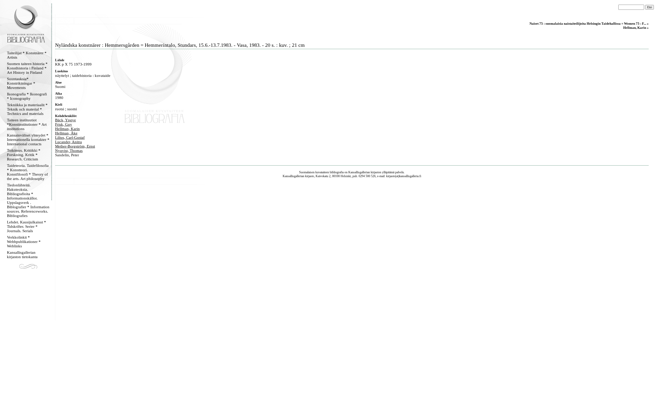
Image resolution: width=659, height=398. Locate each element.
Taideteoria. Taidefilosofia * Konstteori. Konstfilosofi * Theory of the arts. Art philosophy (28, 172)
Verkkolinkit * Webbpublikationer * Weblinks (24, 241)
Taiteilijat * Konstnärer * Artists (27, 55)
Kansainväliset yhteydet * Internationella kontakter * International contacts (28, 139)
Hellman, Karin (67, 129)
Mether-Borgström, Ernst (75, 146)
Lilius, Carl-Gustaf (70, 137)
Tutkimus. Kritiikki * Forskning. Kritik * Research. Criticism (23, 154)
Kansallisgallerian (359, 172)
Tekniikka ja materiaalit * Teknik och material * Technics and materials (27, 109)
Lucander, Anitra (68, 142)
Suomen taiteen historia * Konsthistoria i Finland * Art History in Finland (27, 68)
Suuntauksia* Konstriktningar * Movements (21, 83)
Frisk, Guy (63, 124)
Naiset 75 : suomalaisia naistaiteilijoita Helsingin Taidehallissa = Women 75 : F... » (589, 23)
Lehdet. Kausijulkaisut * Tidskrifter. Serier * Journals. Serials (26, 226)
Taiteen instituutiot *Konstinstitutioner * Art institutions (27, 124)
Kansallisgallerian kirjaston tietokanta (22, 254)
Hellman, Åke (66, 133)
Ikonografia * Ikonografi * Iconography (27, 96)
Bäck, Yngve (65, 120)
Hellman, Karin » (636, 28)
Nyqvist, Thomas (69, 151)
